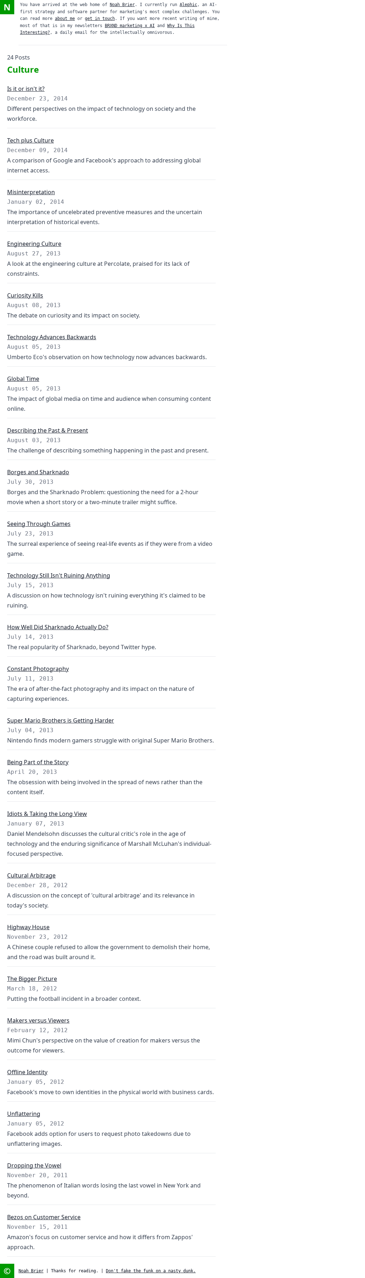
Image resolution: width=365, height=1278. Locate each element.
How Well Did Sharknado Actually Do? (57, 627)
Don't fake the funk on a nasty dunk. (151, 1270)
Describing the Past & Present (47, 430)
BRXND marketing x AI (130, 25)
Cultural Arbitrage (31, 875)
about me (65, 18)
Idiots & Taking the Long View (47, 814)
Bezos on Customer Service (44, 1217)
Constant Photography (38, 669)
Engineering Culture (34, 244)
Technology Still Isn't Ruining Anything (58, 575)
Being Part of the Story (37, 762)
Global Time (23, 379)
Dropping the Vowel (34, 1165)
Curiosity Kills (25, 295)
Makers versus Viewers (38, 1020)
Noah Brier (122, 4)
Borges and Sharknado (38, 472)
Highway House (28, 927)
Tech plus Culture (30, 140)
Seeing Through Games (39, 524)
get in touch (100, 18)
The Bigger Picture (32, 979)
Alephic (188, 4)
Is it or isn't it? (26, 89)
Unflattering (23, 1114)
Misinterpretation (31, 192)
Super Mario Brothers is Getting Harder (60, 720)
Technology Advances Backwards (51, 337)
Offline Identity (27, 1072)
